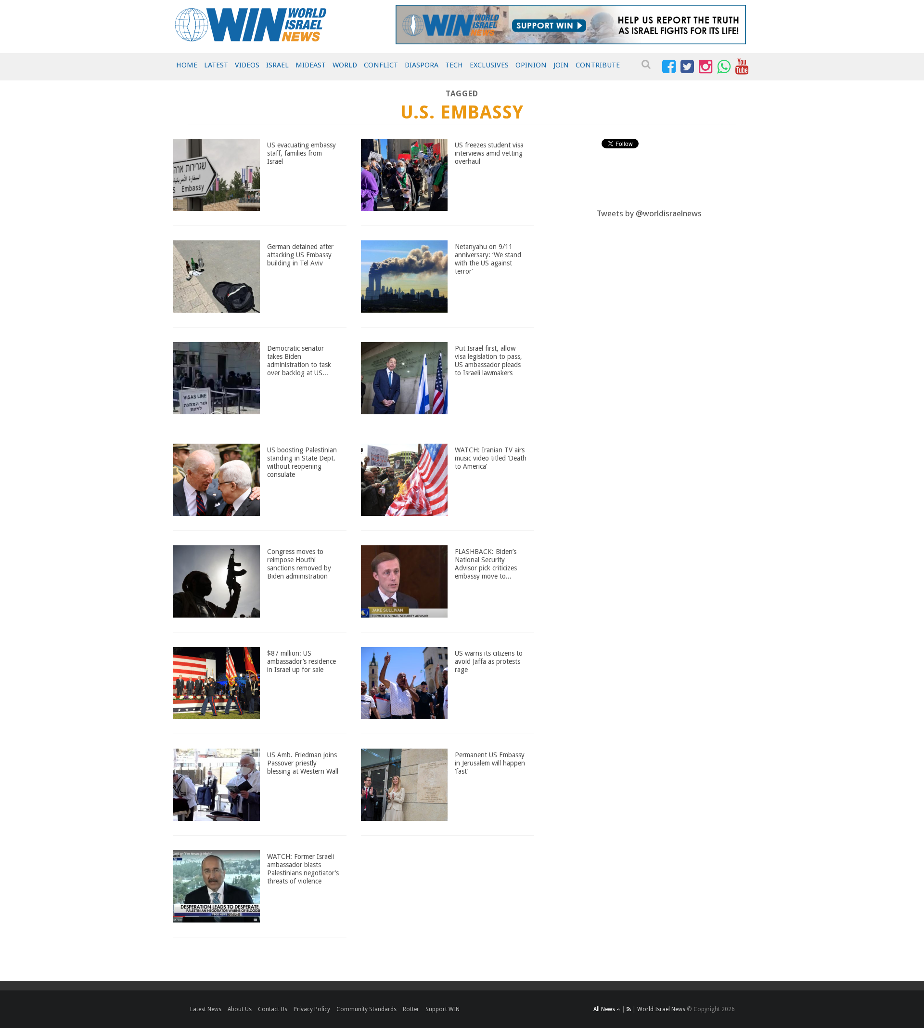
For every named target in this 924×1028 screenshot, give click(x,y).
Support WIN (442, 1009)
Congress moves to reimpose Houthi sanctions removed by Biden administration (299, 564)
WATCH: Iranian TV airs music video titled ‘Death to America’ (490, 458)
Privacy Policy (312, 1009)
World (345, 65)
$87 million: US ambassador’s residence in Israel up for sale (301, 661)
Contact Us (272, 1009)
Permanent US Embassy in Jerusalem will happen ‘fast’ (490, 763)
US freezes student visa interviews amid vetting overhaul (489, 153)
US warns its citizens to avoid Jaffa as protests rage (489, 661)
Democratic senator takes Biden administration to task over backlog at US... (299, 360)
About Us (240, 1009)
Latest (216, 65)
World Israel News (661, 1009)
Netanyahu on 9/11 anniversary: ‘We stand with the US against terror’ (488, 259)
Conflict (381, 65)
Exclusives (489, 65)
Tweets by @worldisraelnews (649, 213)
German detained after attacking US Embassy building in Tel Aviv (300, 255)
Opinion (531, 65)
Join (561, 65)
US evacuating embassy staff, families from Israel (301, 153)
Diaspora (421, 65)
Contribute (598, 65)
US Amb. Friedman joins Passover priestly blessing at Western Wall (302, 763)
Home (186, 65)
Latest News (205, 1009)
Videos (247, 65)
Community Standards (366, 1009)
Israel (277, 65)
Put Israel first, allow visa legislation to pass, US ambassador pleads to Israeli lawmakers (488, 360)
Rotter (411, 1009)
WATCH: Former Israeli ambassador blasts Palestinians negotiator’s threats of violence (303, 868)
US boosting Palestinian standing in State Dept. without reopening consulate (302, 462)
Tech (454, 65)
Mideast (310, 65)
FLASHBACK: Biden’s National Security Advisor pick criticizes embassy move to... (486, 564)
